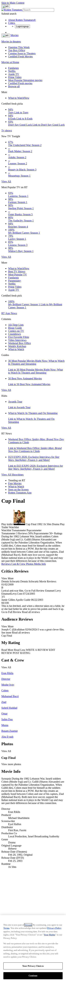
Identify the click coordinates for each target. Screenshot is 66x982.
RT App (6, 313)
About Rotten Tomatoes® (22, 20)
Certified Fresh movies (20, 83)
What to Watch (18, 97)
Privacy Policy (54, 928)
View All (6, 181)
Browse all (14, 86)
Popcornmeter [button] (41, 533)
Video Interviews (17, 340)
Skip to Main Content (12, 2)
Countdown (14, 334)
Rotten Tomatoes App (19, 492)
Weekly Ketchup (17, 346)
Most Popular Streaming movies (25, 80)
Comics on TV (16, 330)
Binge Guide (15, 327)
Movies (14, 35)
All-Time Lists (16, 324)
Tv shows (6, 130)
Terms (6, 928)
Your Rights (49, 934)
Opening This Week (19, 47)
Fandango (13, 68)
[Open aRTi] (5, 6)
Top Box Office (16, 50)
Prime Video (14, 77)
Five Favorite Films (18, 337)
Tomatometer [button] (8, 533)
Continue (33, 975)
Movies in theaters (11, 41)
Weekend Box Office (19, 343)
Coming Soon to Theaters (22, 53)
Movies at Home (10, 62)
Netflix (12, 71)
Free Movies (14, 483)
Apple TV (13, 74)
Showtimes (18, 474)
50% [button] (30, 533)
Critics (11, 23)
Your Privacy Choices (33, 966)
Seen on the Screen (18, 489)
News (14, 313)
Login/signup (22, 26)
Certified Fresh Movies (20, 56)
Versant (28, 925)
